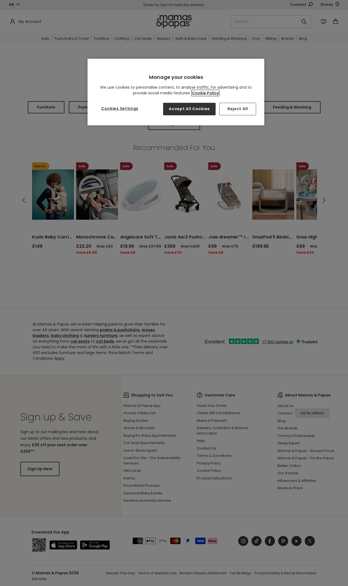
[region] (176, 92)
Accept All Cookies (189, 108)
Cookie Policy (205, 93)
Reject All (238, 108)
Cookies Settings (119, 108)
